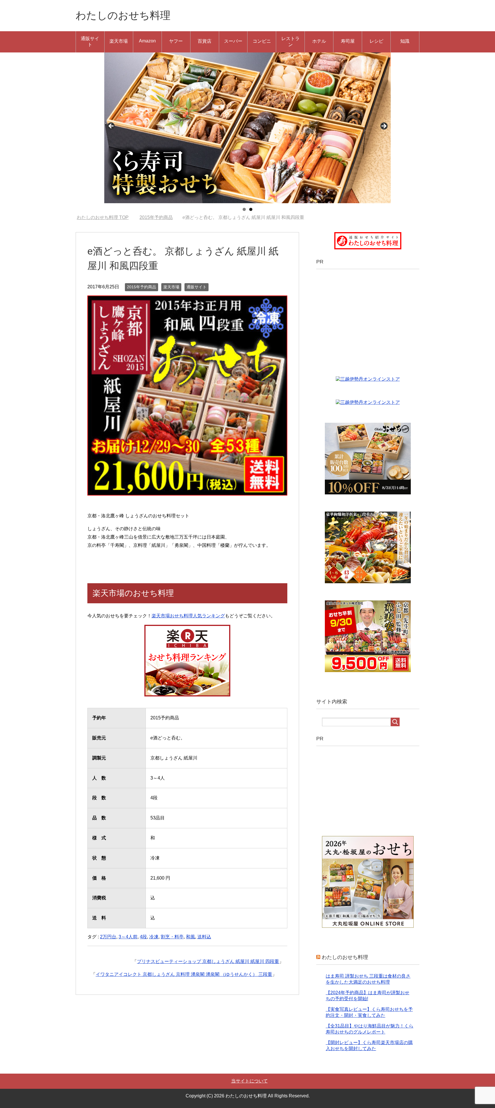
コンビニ (262, 41)
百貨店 (204, 41)
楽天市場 (118, 41)
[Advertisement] (370, 318)
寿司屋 (348, 41)
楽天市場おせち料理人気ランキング (188, 615)
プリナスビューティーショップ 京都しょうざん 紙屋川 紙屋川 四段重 (208, 961)
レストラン (290, 41)
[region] (247, 127)
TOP (106, 217)
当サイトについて (249, 1080)
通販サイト (90, 41)
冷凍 (153, 936)
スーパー (233, 41)
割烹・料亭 (172, 936)
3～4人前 (128, 936)
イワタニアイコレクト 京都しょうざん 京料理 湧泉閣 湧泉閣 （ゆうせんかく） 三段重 (184, 974)
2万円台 (108, 936)
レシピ (376, 41)
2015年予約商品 (141, 287)
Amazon (147, 40)
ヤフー (176, 41)
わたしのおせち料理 (123, 15)
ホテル (319, 41)
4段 (143, 936)
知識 (404, 41)
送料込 (204, 936)
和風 (190, 936)
